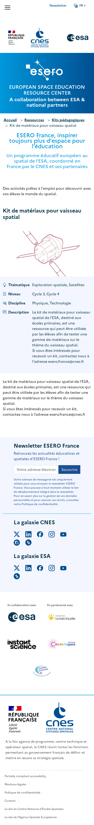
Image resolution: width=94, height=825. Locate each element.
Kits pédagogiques (68, 120)
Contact (10, 801)
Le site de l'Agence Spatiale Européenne (31, 817)
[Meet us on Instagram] (54, 535)
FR (81, 5)
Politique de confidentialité (22, 793)
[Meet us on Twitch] (19, 543)
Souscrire (69, 469)
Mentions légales (15, 784)
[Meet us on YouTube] (66, 535)
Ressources (34, 120)
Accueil (10, 120)
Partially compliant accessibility (25, 776)
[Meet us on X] (19, 535)
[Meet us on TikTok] (31, 543)
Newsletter (58, 5)
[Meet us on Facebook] (43, 535)
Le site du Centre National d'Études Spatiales (34, 809)
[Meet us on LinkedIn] (31, 535)
